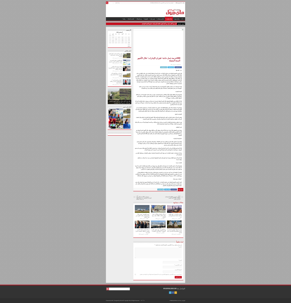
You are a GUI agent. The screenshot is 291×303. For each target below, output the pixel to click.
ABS (112, 300)
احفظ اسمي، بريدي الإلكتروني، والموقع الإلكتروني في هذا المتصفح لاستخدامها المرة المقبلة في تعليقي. (161, 274)
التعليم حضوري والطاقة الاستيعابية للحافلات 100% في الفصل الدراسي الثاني (172, 197)
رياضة (124, 18)
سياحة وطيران (169, 18)
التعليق (180, 246)
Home (182, 18)
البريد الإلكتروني (178, 265)
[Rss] (119, 3)
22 (113, 40)
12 (122, 39)
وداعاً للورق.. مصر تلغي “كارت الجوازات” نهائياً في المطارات (158, 230)
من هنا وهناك (139, 18)
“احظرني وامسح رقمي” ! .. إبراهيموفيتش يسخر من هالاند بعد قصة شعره (116, 81)
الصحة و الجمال (131, 18)
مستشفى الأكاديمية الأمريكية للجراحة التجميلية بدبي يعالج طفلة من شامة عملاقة (143, 197)
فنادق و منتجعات (160, 18)
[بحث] (107, 3)
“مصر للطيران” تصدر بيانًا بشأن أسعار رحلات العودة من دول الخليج (143, 216)
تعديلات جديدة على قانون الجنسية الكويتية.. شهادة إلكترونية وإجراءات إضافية (115, 68)
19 (122, 40)
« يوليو (129, 46)
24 (128, 42)
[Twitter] (116, 3)
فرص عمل (152, 18)
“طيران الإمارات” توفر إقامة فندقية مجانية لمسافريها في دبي (175, 216)
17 (128, 40)
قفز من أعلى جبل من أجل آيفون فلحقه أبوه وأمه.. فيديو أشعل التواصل (159, 23)
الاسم (180, 260)
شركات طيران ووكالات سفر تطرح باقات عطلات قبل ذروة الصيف (159, 216)
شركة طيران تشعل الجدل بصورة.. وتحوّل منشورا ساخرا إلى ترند (143, 231)
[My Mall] (175, 10)
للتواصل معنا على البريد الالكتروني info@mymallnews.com (161, 2)
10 (128, 39)
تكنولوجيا (146, 18)
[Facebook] (117, 3)
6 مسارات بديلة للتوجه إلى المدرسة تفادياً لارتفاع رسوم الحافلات (116, 75)
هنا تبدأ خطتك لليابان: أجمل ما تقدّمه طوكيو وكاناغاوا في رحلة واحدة (174, 231)
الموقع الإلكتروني (178, 269)
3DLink (121, 300)
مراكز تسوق (177, 18)
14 (115, 39)
